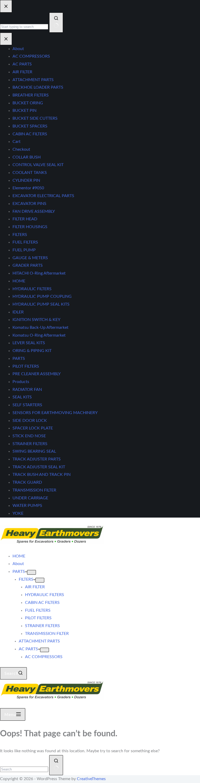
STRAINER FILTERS (42, 626)
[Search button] (56, 765)
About (18, 564)
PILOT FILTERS (38, 618)
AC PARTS (28, 649)
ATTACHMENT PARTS (39, 641)
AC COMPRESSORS (44, 657)
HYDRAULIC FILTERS (44, 595)
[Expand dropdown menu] (31, 572)
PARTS (18, 571)
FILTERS (26, 579)
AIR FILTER (35, 587)
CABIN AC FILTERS (42, 602)
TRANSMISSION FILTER (47, 634)
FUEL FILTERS (38, 610)
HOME (18, 556)
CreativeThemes (91, 779)
